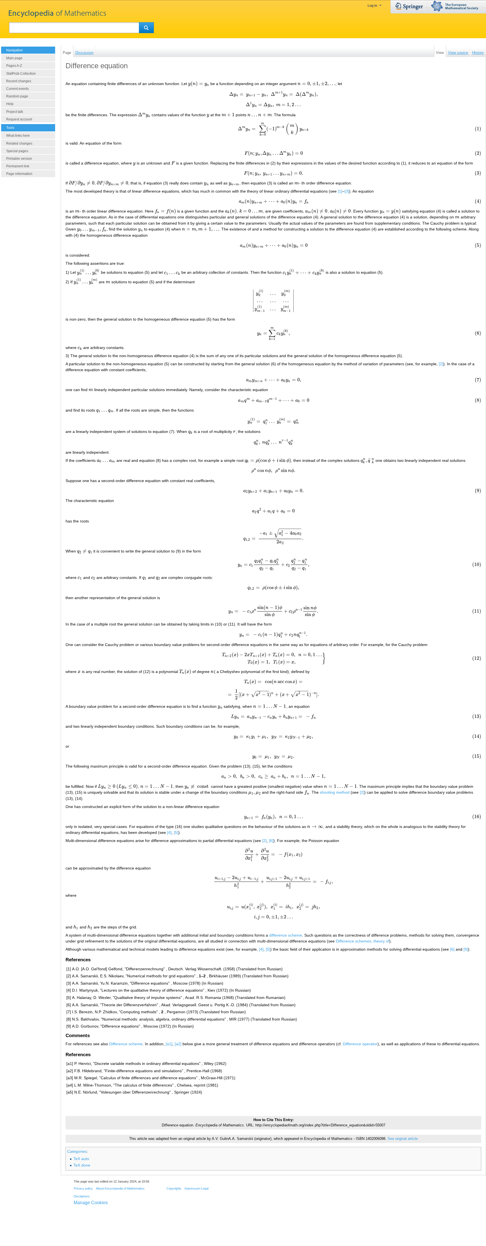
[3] (347, 191)
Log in (372, 6)
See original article (403, 1139)
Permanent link (17, 166)
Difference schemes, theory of (362, 941)
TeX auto (81, 1158)
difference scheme (285, 935)
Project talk (14, 112)
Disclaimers (82, 1196)
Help (10, 104)
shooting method (335, 792)
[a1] (169, 1044)
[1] (340, 191)
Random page (17, 96)
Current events (17, 89)
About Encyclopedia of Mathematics (120, 1188)
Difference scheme (126, 1044)
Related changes (19, 143)
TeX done (81, 1165)
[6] (271, 840)
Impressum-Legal (196, 1188)
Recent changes (18, 81)
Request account (19, 119)
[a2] (178, 1044)
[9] (466, 949)
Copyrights (173, 1188)
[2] (441, 364)
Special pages (17, 151)
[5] (176, 832)
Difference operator (360, 1044)
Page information (19, 174)
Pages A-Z (14, 66)
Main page (14, 58)
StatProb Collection (21, 74)
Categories (77, 1151)
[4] (169, 832)
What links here (18, 136)
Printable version (19, 159)
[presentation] (198, 83)
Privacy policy (83, 1188)
